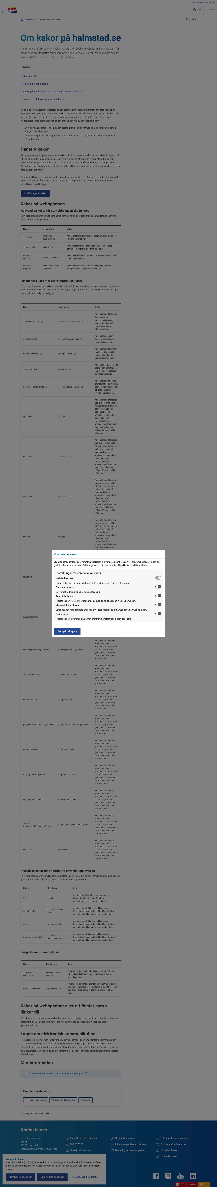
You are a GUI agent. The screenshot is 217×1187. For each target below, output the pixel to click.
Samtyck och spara (67, 631)
